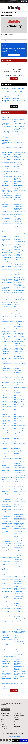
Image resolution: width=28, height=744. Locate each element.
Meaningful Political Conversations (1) (18, 391)
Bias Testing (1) (5, 173)
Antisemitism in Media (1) (19, 142)
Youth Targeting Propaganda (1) (5, 687)
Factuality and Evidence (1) (19, 290)
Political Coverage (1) (18, 526)
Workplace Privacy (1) (18, 685)
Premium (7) (16, 557)
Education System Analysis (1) (7, 263)
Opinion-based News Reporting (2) (6, 492)
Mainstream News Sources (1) (19, 388)
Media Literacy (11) (18, 423)
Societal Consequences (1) (7, 620)
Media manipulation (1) (6, 438)
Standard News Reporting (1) (19, 625)
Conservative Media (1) (18, 206)
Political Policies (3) (6, 547)
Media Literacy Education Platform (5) (19, 432)
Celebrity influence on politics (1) (6, 187)
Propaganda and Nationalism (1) (5, 568)
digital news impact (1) (18, 244)
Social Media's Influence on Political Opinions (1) (19, 615)
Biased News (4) (17, 173)
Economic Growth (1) (6, 257)
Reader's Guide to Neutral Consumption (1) (19, 577)
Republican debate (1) (6, 585)
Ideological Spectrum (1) (19, 329)
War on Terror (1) (5, 685)
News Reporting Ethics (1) (19, 474)
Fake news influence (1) (7, 294)
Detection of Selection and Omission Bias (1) (19, 238)
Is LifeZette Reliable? (7, 34)
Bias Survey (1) (17, 171)
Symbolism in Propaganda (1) (7, 640)
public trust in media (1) (19, 571)
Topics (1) (16, 652)
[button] (11, 6)
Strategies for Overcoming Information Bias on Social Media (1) (19, 633)
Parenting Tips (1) (17, 497)
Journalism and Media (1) (19, 360)
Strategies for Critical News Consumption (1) (7, 632)
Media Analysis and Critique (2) (7, 398)
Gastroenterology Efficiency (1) (7, 308)
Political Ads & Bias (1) (6, 516)
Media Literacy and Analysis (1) (19, 426)
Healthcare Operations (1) (7, 319)
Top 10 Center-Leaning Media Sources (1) (6, 650)
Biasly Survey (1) (17, 176)
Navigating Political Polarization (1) (18, 459)
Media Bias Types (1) (18, 414)
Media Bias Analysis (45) (19, 399)
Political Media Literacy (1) (19, 541)
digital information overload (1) (19, 242)
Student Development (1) (7, 635)
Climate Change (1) (18, 197)
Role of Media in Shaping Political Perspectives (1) (19, 595)
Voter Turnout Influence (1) (7, 683)
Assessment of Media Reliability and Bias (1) (18, 148)
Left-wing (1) (16, 374)
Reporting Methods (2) (18, 583)
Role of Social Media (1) (19, 598)
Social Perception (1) (6, 618)
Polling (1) (4, 555)
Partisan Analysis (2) (18, 499)
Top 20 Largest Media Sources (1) (18, 650)
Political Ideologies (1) (18, 533)
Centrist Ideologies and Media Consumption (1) (7, 191)
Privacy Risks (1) (17, 563)
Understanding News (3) (19, 666)
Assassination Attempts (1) (19, 145)
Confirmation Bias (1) (18, 204)
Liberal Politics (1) (5, 382)
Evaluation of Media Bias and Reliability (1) (7, 280)
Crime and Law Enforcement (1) (17, 219)
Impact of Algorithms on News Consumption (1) (19, 334)
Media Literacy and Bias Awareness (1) (7, 429)
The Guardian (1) (17, 648)
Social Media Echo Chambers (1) (17, 609)
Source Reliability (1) (18, 620)
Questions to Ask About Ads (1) (7, 573)
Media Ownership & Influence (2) (6, 440)
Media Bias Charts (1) (6, 404)
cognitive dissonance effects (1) (6, 201)
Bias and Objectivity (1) (18, 154)
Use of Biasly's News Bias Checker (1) (19, 674)
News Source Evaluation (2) (7, 477)
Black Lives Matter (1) (6, 183)
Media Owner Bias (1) (18, 438)
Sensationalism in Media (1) (7, 601)
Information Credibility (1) (19, 351)
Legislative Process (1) (18, 377)
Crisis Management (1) (6, 221)
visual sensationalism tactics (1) (6, 679)
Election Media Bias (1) (18, 264)
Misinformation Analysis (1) (7, 448)
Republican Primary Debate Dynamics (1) (19, 589)
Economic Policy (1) (6, 259)
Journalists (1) (16, 368)
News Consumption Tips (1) (19, 470)
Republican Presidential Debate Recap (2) (18, 585)
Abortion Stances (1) (18, 117)
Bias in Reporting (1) (6, 166)
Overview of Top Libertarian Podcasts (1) (20, 495)
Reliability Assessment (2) (19, 581)
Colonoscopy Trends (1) (19, 202)
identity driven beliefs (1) (19, 328)
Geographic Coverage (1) (19, 308)
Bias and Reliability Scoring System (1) (7, 157)
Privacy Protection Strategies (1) (5, 563)
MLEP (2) (4, 453)
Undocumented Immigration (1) (17, 669)
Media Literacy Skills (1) (7, 435)
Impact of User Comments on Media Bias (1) (19, 337)
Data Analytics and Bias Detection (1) (7, 230)
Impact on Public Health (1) (19, 339)
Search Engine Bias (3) (6, 600)
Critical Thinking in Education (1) (17, 225)
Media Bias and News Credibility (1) (18, 402)
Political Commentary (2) (7, 523)
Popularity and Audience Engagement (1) (7, 558)
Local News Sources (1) (19, 385)
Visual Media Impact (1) (19, 676)
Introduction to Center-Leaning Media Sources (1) (19, 355)
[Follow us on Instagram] (7, 740)
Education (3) (16, 261)
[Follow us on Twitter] (4, 740)
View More (14, 78)
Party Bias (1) (16, 504)
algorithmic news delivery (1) (7, 127)
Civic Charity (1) (5, 193)
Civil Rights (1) (17, 193)
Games (2, 722)
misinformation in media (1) (7, 451)
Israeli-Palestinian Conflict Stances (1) (7, 359)
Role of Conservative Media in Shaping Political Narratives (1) (7, 596)
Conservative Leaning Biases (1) (6, 207)
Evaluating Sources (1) (6, 276)
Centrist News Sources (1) (19, 190)
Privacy (14, 736)
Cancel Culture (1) (5, 185)
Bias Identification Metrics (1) (7, 163)
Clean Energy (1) (17, 195)
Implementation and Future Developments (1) (7, 342)
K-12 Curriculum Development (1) (5, 371)
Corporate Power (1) (18, 214)
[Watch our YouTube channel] (10, 740)
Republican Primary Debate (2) (7, 589)
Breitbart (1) (16, 183)
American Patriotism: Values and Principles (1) (20, 129)
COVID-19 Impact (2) (6, 218)
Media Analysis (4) (17, 395)
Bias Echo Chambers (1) (7, 159)
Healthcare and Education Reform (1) (19, 317)
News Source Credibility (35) (20, 475)
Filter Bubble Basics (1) (18, 296)
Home (9, 736)
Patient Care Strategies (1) (7, 506)
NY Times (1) (16, 481)
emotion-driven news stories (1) (18, 267)
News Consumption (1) (6, 470)
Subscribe (5, 709)
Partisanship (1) (5, 504)
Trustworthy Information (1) (7, 656)
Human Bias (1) (5, 324)
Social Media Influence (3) (7, 611)
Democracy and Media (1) (19, 233)
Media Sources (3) (5, 443)
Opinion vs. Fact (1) (6, 489)
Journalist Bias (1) (17, 366)
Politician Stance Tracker (20, 713)
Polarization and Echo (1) (19, 514)
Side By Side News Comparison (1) (18, 602)
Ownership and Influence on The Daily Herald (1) (7, 498)
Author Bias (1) (17, 150)
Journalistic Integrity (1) (6, 368)
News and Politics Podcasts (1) (19, 468)
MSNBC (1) (4, 456)
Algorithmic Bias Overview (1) (19, 124)
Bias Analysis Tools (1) (6, 154)
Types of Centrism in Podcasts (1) (18, 657)
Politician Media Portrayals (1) (19, 551)
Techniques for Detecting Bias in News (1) (7, 643)
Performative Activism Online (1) (6, 510)
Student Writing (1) (6, 637)
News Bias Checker (5, 715)
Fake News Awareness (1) (7, 292)
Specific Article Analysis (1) (7, 621)
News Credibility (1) (6, 472)
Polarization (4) (17, 512)
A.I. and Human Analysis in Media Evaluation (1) (7, 116)
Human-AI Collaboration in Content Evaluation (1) (19, 325)
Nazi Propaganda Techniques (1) (5, 462)
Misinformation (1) (18, 446)
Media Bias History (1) (18, 408)
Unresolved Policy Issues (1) (20, 671)
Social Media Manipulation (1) (19, 612)
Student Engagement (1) (19, 635)
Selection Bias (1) (17, 600)
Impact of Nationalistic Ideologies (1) (6, 337)
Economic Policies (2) (18, 257)
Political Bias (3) (5, 518)
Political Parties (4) (6, 545)
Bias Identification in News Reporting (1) (19, 160)
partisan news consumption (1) (7, 502)
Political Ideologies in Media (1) (7, 535)
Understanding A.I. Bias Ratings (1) (18, 664)
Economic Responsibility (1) (19, 259)
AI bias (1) (16, 121)
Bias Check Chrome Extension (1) (18, 157)
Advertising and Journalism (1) (7, 120)
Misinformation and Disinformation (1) (18, 449)
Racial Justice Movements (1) (7, 577)
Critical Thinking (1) (18, 223)
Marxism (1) (4, 390)
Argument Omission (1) (19, 144)
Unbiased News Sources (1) (19, 661)
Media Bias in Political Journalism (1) (6, 413)
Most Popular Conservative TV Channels (12, 69)
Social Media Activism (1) (19, 606)
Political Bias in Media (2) (7, 521)
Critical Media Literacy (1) (19, 221)
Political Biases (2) (17, 521)
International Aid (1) (6, 355)
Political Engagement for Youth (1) (7, 532)
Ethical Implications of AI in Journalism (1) (19, 273)
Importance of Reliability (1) (19, 341)
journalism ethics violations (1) (19, 364)
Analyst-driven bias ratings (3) (19, 139)
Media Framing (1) (17, 420)
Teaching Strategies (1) (18, 641)
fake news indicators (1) (19, 292)
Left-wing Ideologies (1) (7, 375)
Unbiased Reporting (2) (6, 663)
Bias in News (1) (17, 162)
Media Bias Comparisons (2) (7, 407)
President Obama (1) (18, 559)
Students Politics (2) (18, 637)
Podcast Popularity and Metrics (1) (19, 510)
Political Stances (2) (18, 547)
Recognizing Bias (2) (18, 579)
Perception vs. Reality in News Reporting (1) (19, 507)
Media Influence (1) (18, 422)
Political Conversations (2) (7, 526)
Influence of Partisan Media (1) (19, 346)
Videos (2, 724)
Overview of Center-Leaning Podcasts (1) (20, 492)
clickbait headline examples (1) (7, 198)
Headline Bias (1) (5, 314)
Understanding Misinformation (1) (6, 667)
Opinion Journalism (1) (18, 486)
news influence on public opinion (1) (7, 474)
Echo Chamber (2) (17, 252)
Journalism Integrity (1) (6, 366)
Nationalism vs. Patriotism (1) (7, 459)
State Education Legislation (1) (7, 628)
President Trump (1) (6, 561)
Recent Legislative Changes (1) (7, 580)
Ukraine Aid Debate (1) (6, 661)
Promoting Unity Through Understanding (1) (19, 565)
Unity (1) (3, 671)
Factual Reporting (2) (6, 290)
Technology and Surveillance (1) (17, 645)
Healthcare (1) (5, 316)
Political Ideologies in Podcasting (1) (18, 535)
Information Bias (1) (6, 351)
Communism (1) (5, 204)
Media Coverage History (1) (19, 416)
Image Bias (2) (17, 331)
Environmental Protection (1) (19, 270)
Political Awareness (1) (18, 516)
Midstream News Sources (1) (19, 444)
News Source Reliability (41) (19, 477)
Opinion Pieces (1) (17, 488)
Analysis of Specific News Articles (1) (19, 136)
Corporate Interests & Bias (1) (7, 215)
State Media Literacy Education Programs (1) (19, 628)
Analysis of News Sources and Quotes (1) (7, 136)
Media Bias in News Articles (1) (19, 410)
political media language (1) (19, 540)
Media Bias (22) (17, 397)
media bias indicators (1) (19, 413)
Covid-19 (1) (16, 216)
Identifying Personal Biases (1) (7, 328)
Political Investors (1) (18, 538)
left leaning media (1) (6, 374)
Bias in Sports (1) (17, 166)
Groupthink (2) (17, 313)
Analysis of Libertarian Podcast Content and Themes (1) (18, 133)
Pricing (2, 719)
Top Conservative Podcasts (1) (7, 653)
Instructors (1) (17, 353)
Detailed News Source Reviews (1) (6, 235)
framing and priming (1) (7, 304)
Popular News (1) (17, 555)
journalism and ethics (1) (19, 358)
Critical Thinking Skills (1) (7, 228)
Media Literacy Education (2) (7, 432)
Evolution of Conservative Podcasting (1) (19, 280)
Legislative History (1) (6, 377)
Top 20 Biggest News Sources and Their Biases (14, 75)
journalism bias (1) (5, 361)
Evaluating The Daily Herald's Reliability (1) (18, 276)
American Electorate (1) (19, 126)
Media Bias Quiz (7, 64)
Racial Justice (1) (17, 574)
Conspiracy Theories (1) (7, 211)
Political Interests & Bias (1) (7, 538)
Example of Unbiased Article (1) (7, 283)
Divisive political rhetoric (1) (7, 252)
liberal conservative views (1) (19, 380)
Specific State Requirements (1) (20, 622)
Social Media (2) (5, 606)
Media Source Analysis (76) (19, 440)
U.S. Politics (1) (5, 659)
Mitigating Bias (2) (17, 451)
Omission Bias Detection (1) (19, 483)
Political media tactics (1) (7, 543)
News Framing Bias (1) (18, 472)
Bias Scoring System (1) (7, 171)
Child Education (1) (18, 192)
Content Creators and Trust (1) (19, 212)
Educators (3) (16, 263)
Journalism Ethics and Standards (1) (6, 364)
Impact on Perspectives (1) (7, 339)
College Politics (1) (17, 201)
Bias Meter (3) (5, 168)
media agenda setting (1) (7, 395)
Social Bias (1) (5, 605)
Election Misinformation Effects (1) (7, 267)
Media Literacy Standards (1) (19, 435)
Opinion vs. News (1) (18, 489)
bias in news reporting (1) (19, 164)
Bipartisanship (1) (17, 181)
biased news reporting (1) (19, 174)
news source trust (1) (18, 479)
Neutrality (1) (4, 465)
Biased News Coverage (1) (7, 174)
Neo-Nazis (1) (17, 463)
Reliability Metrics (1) (6, 583)
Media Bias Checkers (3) (19, 404)
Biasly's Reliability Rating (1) (7, 181)
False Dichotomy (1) (18, 294)
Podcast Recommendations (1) (7, 513)
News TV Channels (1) (6, 481)
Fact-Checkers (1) (17, 282)
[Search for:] (12, 40)
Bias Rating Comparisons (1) (19, 168)
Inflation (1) (4, 345)
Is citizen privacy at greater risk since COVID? (13, 98)
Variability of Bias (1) (6, 676)
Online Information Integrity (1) (7, 487)
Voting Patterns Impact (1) (19, 683)
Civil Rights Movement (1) (7, 195)
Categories (16, 719)
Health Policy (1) (17, 314)
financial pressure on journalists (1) (6, 298)
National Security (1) (18, 456)
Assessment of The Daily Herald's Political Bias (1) (7, 151)
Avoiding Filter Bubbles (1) (19, 152)
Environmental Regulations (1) (7, 273)
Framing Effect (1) (17, 304)
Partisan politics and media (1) (19, 502)
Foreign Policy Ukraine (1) (7, 302)
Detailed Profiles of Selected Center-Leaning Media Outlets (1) (7, 239)
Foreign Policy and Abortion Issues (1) (19, 300)
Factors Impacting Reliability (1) (20, 288)
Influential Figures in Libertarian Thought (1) (18, 349)
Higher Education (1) (18, 319)
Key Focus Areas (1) (18, 372)
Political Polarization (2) (19, 545)
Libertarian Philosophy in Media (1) (7, 386)
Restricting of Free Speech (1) (7, 592)
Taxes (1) (16, 639)
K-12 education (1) (17, 370)
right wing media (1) (18, 591)
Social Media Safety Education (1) (6, 615)
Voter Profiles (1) (17, 678)
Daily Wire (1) (16, 228)
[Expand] (2, 6)
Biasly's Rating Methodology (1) (17, 179)
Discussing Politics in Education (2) (18, 247)
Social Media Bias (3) (6, 608)
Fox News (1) (16, 302)
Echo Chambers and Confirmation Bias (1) (6, 255)
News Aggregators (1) (6, 467)
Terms (18, 736)
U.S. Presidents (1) (17, 659)
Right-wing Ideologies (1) (19, 593)
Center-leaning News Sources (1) (18, 187)
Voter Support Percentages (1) (19, 680)
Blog (15, 724)
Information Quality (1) (6, 353)
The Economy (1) (5, 648)
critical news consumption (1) (7, 224)
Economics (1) (5, 261)
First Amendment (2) (18, 297)
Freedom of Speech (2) (6, 306)
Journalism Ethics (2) (18, 361)
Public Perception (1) (6, 571)
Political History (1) (18, 531)
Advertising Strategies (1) (19, 119)
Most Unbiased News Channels (10, 67)
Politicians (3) (4, 554)
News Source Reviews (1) (7, 479)
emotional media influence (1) (7, 270)
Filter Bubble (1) (5, 296)
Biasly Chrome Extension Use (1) (7, 177)
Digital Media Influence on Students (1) (7, 245)
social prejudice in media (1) (19, 618)
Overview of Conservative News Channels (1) (7, 495)
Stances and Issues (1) (6, 624)
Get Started (24, 1)
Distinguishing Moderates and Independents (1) (19, 250)
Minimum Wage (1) (6, 446)
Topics (15, 722)
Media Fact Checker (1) (18, 418)
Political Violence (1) (18, 549)
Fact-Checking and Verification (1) (5, 288)
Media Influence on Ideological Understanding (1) (7, 425)
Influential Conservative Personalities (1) (7, 349)
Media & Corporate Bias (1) (19, 394)
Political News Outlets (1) (19, 543)
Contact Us (4, 726)
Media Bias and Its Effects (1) (7, 402)
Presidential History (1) (18, 561)
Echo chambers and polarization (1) (18, 255)
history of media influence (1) (7, 322)
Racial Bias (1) (17, 573)
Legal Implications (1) (18, 375)
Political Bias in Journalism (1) (19, 519)
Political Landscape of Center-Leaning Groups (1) (7, 540)
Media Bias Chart (5, 713)
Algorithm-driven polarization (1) (5, 124)
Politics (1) (16, 554)
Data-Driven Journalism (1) (7, 233)
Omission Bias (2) (5, 483)
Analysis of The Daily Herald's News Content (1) (7, 139)
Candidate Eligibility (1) (18, 185)
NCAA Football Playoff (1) (19, 461)
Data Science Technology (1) (19, 230)
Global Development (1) (7, 313)
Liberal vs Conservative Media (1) (18, 383)
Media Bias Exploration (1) (19, 406)
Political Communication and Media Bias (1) (19, 524)
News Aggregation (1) (18, 465)
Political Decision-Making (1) (7, 529)
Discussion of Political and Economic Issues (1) (7, 250)
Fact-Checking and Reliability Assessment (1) (19, 285)
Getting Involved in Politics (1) (19, 310)
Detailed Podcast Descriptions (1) (17, 235)
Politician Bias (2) (5, 550)
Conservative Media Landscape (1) (18, 209)
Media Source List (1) (18, 441)
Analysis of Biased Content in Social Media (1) (7, 132)
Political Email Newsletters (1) (19, 529)
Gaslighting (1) (17, 306)
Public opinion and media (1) (19, 568)
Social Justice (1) (17, 605)
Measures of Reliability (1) (7, 394)
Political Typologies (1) (6, 549)
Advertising (17, 726)
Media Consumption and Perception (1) (7, 417)
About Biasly (4, 728)
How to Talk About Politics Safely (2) (19, 322)
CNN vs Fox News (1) (18, 199)
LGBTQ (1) (4, 379)
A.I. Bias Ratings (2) (18, 116)
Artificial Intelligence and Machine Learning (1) (7, 146)
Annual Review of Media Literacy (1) (7, 143)
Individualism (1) (17, 343)
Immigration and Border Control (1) (7, 334)
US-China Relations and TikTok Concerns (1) (7, 674)
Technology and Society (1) (19, 643)
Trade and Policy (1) (18, 654)
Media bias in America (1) (7, 409)
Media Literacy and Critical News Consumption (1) (19, 429)
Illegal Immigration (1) (6, 331)
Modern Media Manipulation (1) (17, 454)
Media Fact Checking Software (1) (6, 421)
